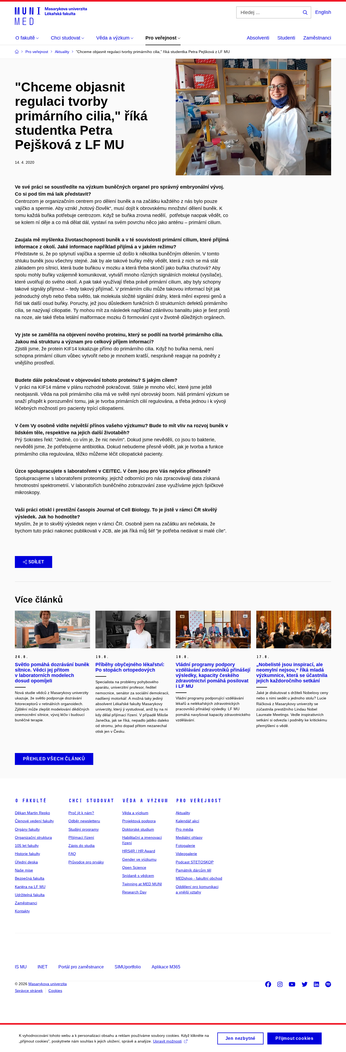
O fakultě (30, 801)
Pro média (184, 829)
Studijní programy (83, 829)
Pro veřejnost (198, 801)
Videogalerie (186, 854)
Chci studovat (91, 801)
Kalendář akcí (187, 821)
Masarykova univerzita (47, 984)
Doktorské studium (138, 829)
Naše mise (24, 870)
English (323, 12)
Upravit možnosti (167, 1041)
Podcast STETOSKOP (195, 862)
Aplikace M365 (166, 967)
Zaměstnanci (317, 38)
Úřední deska (26, 862)
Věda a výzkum (145, 801)
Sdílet (36, 562)
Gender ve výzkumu (139, 859)
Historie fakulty (27, 854)
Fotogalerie (185, 845)
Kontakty (22, 911)
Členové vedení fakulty (34, 821)
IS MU (21, 967)
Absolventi (258, 38)
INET (43, 967)
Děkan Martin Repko (32, 813)
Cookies (55, 990)
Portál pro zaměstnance (81, 967)
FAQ (72, 854)
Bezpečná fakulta (29, 878)
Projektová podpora (139, 821)
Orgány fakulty (27, 829)
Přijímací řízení (81, 837)
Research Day (134, 892)
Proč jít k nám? (81, 813)
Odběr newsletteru (84, 821)
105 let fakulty (27, 845)
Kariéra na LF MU (30, 887)
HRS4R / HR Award (138, 851)
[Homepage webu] (51, 15)
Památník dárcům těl (193, 870)
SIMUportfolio (128, 967)
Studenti (286, 38)
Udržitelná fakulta (30, 895)
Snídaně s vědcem (138, 875)
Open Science (134, 867)
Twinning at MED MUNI (142, 884)
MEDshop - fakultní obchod (199, 878)
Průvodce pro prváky (86, 862)
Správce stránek (29, 990)
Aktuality (183, 813)
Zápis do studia (81, 845)
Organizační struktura (33, 837)
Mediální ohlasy (189, 837)
